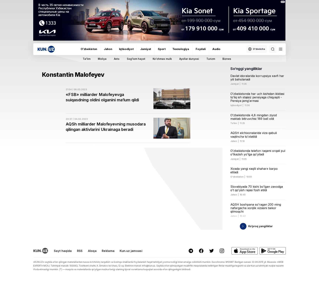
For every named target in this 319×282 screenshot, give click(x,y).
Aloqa (92, 251)
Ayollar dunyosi (189, 58)
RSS (80, 251)
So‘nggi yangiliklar (246, 68)
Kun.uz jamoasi (131, 251)
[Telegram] (191, 251)
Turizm (210, 58)
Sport (162, 49)
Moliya (102, 58)
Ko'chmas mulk (162, 58)
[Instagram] (222, 251)
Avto (116, 58)
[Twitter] (211, 251)
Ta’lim (233, 123)
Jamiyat (145, 49)
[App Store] (244, 251)
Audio (216, 49)
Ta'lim (86, 58)
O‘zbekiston (89, 49)
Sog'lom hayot (136, 58)
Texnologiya (180, 49)
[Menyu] (280, 49)
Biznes (226, 58)
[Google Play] (273, 251)
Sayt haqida (63, 251)
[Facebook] (201, 251)
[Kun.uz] (46, 49)
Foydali (200, 49)
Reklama (108, 251)
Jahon (108, 49)
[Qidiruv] (273, 49)
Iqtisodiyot (126, 49)
